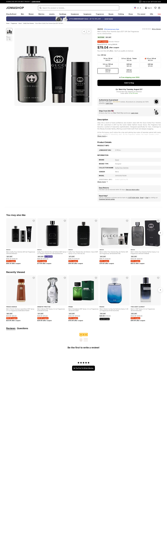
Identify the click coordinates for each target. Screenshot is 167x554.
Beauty (111, 14)
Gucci (20, 23)
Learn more (109, 103)
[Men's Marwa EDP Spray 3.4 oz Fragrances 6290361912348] (65, 278)
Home (7, 23)
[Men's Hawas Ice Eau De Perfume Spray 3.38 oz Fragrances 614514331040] (127, 278)
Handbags (62, 14)
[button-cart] (159, 8)
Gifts (151, 14)
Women (31, 14)
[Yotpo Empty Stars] (146, 29)
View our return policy (132, 189)
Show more (101, 136)
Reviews (10, 328)
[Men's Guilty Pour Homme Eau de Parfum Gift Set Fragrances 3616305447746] (127, 221)
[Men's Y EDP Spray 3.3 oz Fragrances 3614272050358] (158, 278)
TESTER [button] (49, 256)
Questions (22, 328)
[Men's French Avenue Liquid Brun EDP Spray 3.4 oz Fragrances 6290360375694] (34, 278)
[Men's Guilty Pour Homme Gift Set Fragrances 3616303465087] (34, 221)
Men (22, 14)
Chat (146, 197)
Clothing (121, 14)
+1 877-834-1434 (133, 197)
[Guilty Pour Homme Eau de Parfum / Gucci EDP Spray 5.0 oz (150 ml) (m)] (96, 221)
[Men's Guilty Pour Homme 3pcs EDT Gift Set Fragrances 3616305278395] (89, 31)
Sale (159, 14)
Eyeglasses (87, 14)
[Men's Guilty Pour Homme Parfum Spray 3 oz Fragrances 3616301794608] (158, 221)
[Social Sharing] (84, 31)
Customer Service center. (107, 199)
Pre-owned (141, 14)
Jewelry (52, 14)
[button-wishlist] (155, 8)
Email (141, 197)
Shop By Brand (11, 14)
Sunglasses (75, 14)
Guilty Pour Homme (28, 23)
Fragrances (100, 14)
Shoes (131, 14)
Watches (41, 14)
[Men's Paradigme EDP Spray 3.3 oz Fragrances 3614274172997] (96, 278)
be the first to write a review (83, 368)
